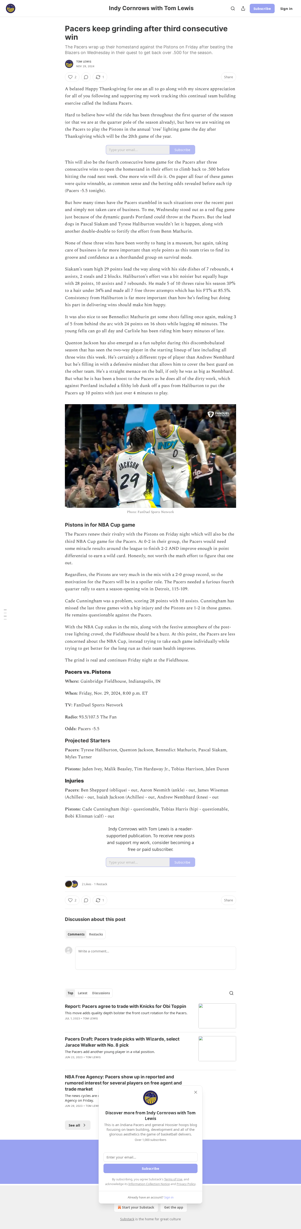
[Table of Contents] (5, 614)
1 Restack (100, 884)
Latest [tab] (82, 993)
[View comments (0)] (86, 77)
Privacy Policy (186, 1184)
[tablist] (85, 934)
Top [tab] (70, 993)
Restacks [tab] (96, 934)
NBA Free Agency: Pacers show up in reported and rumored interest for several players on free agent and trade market (123, 1083)
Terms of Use (173, 1179)
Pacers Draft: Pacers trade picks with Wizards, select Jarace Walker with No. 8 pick (122, 1042)
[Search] (233, 8)
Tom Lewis (83, 61)
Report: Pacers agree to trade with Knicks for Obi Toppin (125, 1006)
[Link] (58, 525)
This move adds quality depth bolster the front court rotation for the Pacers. (126, 1012)
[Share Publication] (243, 8)
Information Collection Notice (149, 1184)
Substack (127, 1219)
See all (74, 1125)
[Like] (68, 1112)
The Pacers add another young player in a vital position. (110, 1051)
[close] (195, 1092)
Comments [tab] (76, 934)
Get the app (173, 1207)
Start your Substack (138, 1207)
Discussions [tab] (101, 993)
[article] (150, 1016)
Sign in (286, 8)
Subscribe (262, 8)
